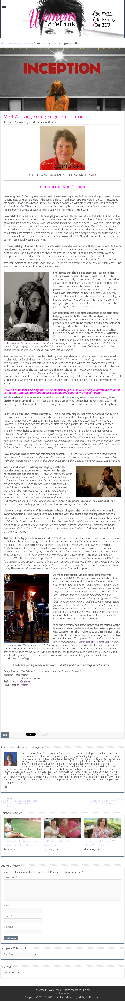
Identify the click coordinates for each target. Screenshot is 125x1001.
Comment (10, 877)
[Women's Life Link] (62, 19)
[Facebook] (59, 993)
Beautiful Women (23, 43)
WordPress (55, 990)
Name (8, 905)
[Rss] (56, 993)
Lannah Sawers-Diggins (18, 122)
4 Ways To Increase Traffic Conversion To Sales (22, 843)
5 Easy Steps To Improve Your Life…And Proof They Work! (104, 801)
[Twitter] (62, 993)
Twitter (24, 685)
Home (7, 43)
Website (8, 926)
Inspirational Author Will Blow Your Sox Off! (100, 843)
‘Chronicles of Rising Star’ (94, 641)
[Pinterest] (65, 993)
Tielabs (87, 990)
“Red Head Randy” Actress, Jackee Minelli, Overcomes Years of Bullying (22, 802)
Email (8, 916)
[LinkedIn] (68, 993)
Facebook (25, 681)
